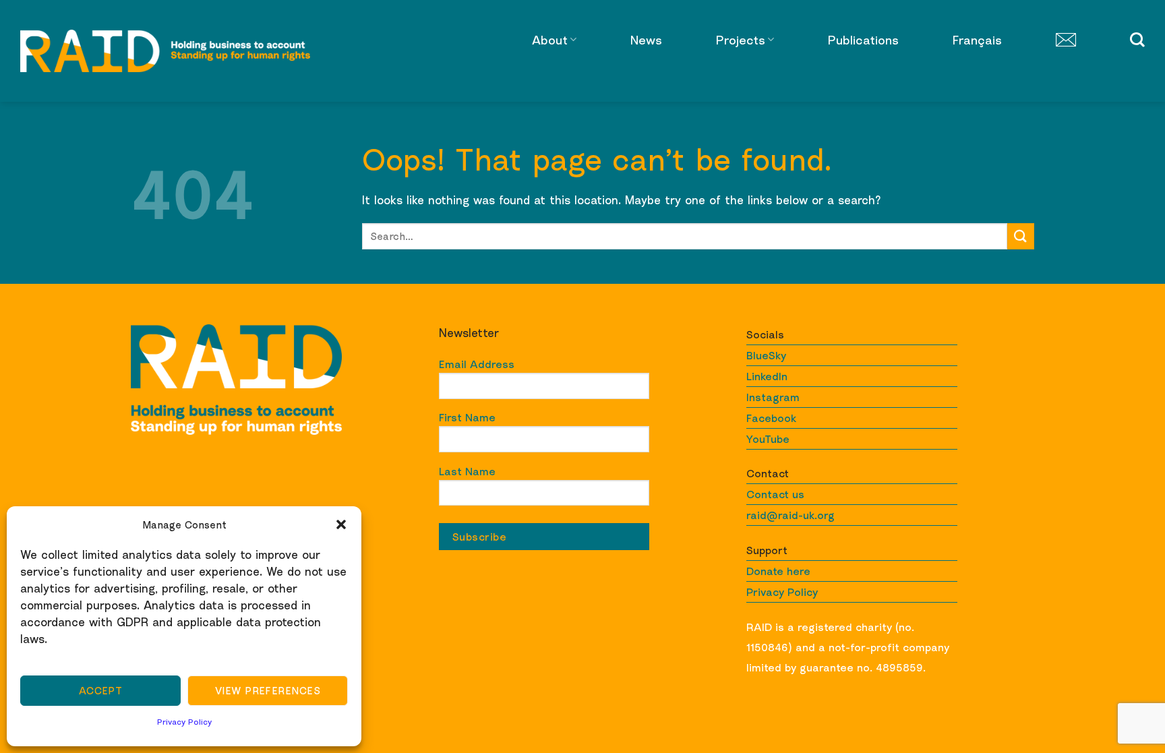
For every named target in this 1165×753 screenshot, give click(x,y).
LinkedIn (766, 376)
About (550, 39)
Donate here (778, 571)
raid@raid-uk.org (790, 515)
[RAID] (165, 51)
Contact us (775, 494)
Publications (863, 39)
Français (977, 39)
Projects (740, 39)
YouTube (767, 439)
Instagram (773, 397)
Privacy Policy (184, 722)
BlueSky (766, 355)
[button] (341, 524)
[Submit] (1020, 236)
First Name (467, 417)
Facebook (771, 418)
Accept (101, 690)
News (646, 39)
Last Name (467, 471)
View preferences (267, 690)
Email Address (476, 364)
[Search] (1137, 39)
